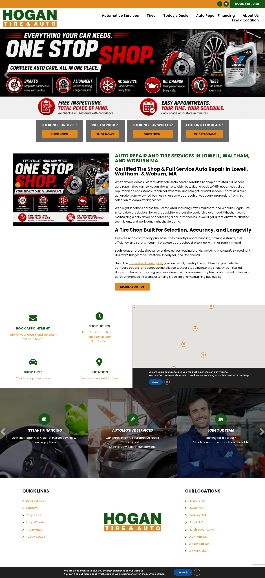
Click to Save (205, 134)
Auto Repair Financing (215, 16)
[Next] (258, 75)
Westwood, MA (199, 544)
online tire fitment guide (145, 263)
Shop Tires (33, 515)
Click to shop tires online (33, 375)
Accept (183, 572)
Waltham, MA (198, 537)
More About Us (132, 287)
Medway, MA (197, 515)
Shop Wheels (35, 522)
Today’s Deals (175, 16)
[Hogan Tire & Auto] (30, 12)
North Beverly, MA (201, 530)
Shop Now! (59, 134)
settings (159, 574)
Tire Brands (34, 530)
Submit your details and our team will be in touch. (33, 333)
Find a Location (245, 20)
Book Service (35, 501)
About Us (251, 16)
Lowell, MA (196, 508)
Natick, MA (196, 522)
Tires (151, 16)
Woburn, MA (197, 551)
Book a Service (247, 4)
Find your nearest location (99, 375)
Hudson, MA (197, 501)
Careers (31, 508)
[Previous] (6, 75)
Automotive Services (120, 16)
